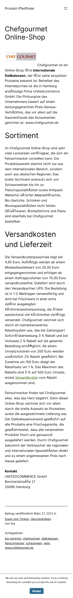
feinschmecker (14, 543)
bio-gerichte (13, 538)
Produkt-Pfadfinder (19, 8)
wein (47, 543)
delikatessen (49, 538)
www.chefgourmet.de (19, 547)
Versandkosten (26, 377)
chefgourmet (31, 538)
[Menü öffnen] (65, 8)
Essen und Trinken (17, 519)
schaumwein (34, 543)
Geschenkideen (41, 519)
